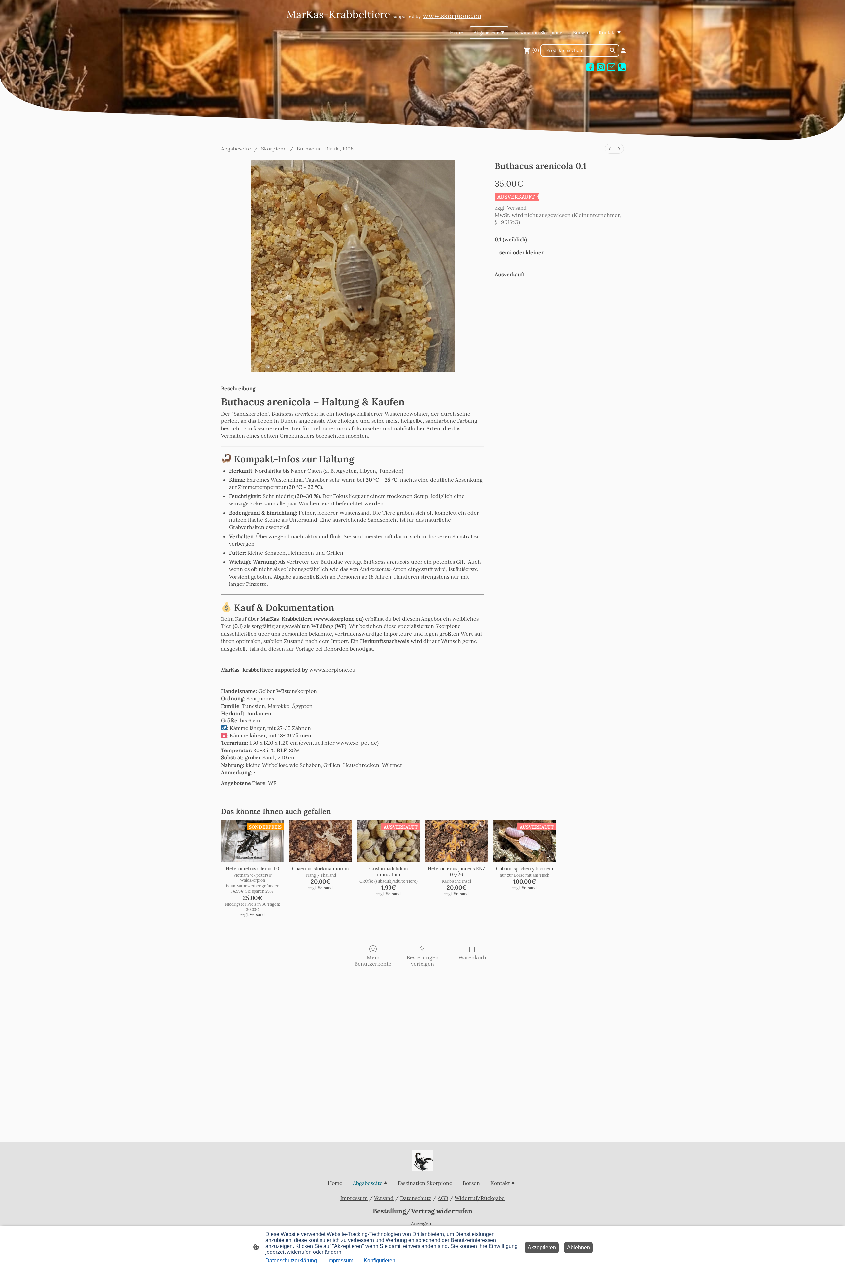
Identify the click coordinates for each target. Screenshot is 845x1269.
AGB (443, 1198)
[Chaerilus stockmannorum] (320, 841)
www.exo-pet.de (356, 742)
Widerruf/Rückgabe (480, 1198)
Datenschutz (415, 1198)
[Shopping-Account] (623, 50)
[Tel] (622, 67)
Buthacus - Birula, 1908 (325, 148)
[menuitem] (609, 148)
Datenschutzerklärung (291, 1260)
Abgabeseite (236, 148)
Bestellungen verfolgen (423, 960)
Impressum (354, 1198)
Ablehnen (578, 1247)
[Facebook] (590, 67)
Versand (517, 207)
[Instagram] (601, 67)
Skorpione (274, 148)
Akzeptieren (542, 1247)
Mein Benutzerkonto (373, 960)
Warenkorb (472, 957)
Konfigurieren (379, 1260)
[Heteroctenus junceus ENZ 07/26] (456, 841)
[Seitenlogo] (422, 1160)
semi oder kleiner (521, 252)
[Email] (611, 67)
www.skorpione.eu (332, 669)
